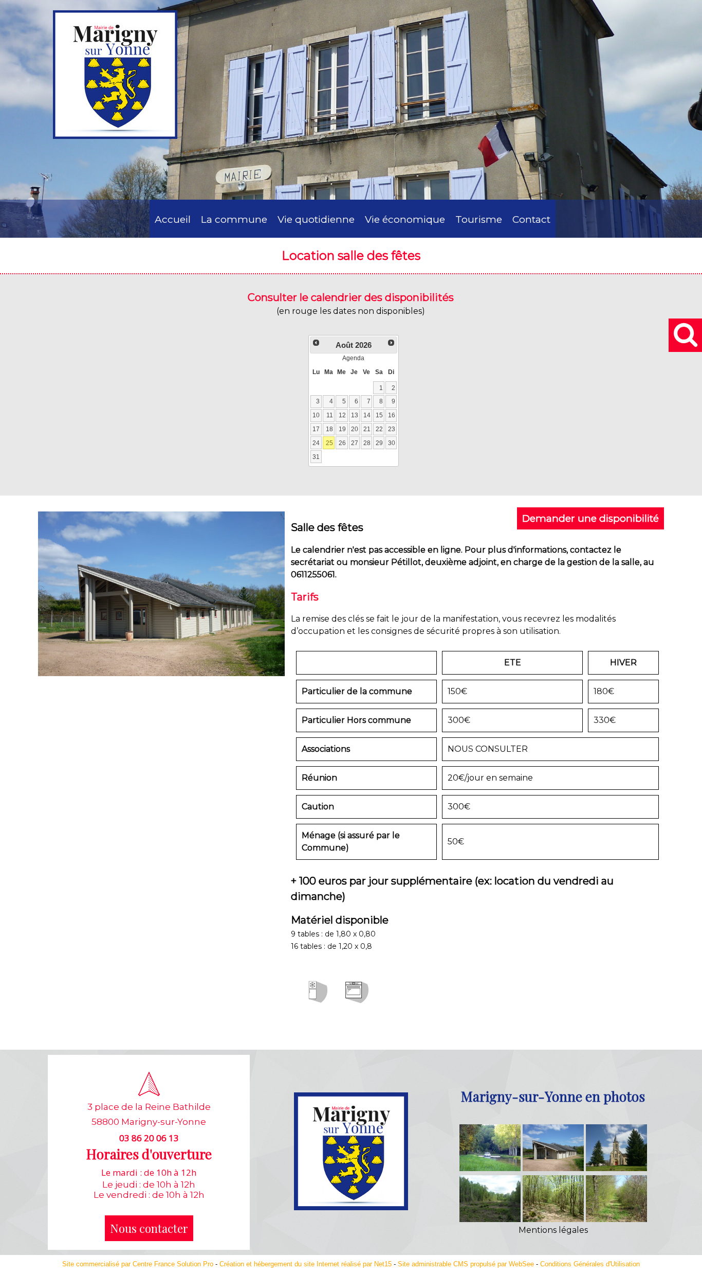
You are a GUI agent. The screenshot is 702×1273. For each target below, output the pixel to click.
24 (316, 443)
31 (316, 457)
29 (379, 443)
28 (367, 443)
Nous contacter (149, 1228)
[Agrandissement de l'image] (490, 1168)
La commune (234, 219)
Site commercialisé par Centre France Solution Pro (137, 1264)
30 (391, 443)
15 (379, 415)
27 (354, 443)
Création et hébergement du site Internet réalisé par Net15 (305, 1264)
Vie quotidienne (316, 219)
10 (316, 415)
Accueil (173, 219)
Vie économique (405, 219)
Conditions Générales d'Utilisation (590, 1264)
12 (342, 415)
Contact (531, 219)
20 (354, 429)
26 (342, 443)
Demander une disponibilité (590, 518)
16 (391, 415)
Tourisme (478, 219)
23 (391, 429)
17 (316, 429)
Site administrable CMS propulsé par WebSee (466, 1264)
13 (354, 415)
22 (379, 429)
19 (342, 429)
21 (367, 429)
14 (367, 415)
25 (329, 443)
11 (329, 415)
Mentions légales (553, 1230)
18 (329, 429)
